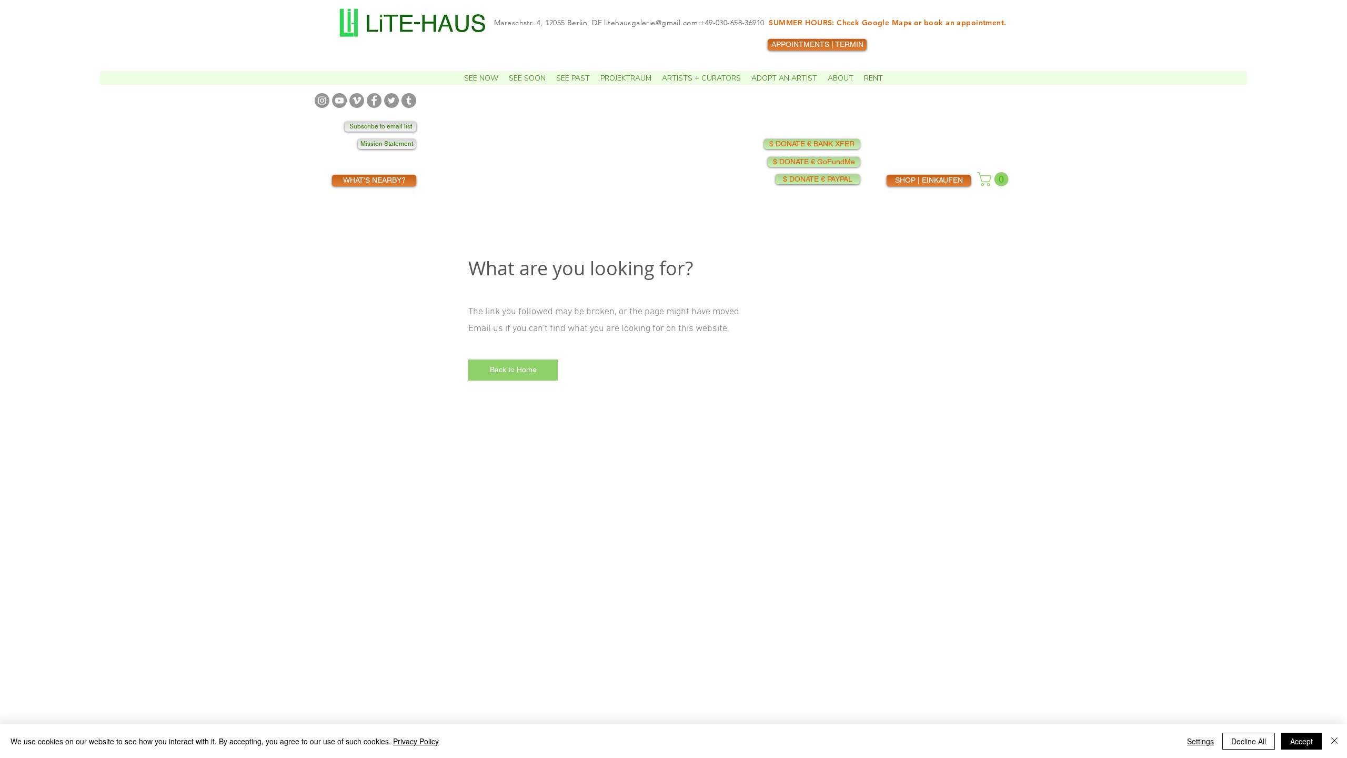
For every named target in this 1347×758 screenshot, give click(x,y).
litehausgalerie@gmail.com (651, 22)
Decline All (1248, 741)
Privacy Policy (416, 741)
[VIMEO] (356, 100)
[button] (481, 78)
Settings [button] (1200, 741)
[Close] (1334, 741)
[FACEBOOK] (374, 100)
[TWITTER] (391, 100)
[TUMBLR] (408, 100)
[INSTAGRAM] (322, 100)
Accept (1301, 741)
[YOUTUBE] (339, 100)
